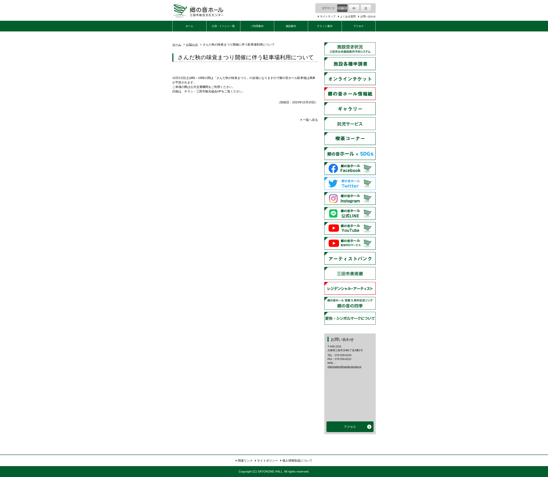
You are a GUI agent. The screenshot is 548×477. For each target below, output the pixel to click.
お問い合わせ (368, 16)
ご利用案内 (257, 26)
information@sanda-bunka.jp (344, 366)
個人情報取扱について (297, 460)
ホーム (189, 26)
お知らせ (192, 44)
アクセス (358, 26)
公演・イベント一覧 (223, 26)
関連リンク (245, 460)
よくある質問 (348, 16)
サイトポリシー (267, 460)
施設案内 (291, 26)
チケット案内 (324, 26)
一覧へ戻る (310, 119)
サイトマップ (327, 16)
